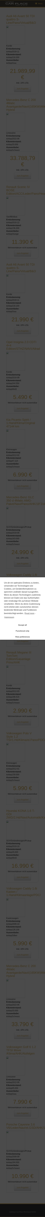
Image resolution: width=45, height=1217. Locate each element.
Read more (29, 613)
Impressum (9, 617)
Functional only (22, 631)
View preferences (22, 637)
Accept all (22, 625)
